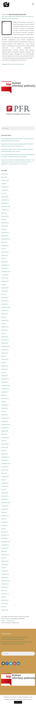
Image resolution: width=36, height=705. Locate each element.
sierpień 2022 (4, 313)
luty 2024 (3, 258)
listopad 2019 (4, 421)
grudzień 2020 (5, 379)
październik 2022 (5, 307)
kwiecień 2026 (5, 187)
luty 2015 (3, 606)
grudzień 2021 (5, 340)
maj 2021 (3, 362)
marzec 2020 (4, 408)
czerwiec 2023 (5, 281)
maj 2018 (3, 479)
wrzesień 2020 (5, 388)
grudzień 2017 (5, 496)
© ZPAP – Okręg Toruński (7, 620)
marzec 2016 (4, 564)
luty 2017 (3, 528)
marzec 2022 (4, 330)
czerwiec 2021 (5, 359)
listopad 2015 (4, 577)
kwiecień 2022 (4, 326)
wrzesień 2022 (5, 310)
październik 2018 (5, 463)
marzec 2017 (4, 525)
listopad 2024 (4, 235)
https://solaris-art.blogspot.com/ (16, 64)
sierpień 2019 (4, 431)
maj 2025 (3, 219)
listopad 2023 (4, 268)
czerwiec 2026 (5, 180)
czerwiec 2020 (5, 398)
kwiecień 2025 (4, 222)
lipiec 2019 (4, 434)
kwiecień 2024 (5, 252)
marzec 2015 (4, 603)
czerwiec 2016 (5, 554)
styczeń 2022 (4, 336)
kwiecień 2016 (5, 561)
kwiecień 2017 (4, 522)
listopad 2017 (4, 499)
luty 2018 (3, 489)
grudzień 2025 (5, 200)
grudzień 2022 (5, 300)
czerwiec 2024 (5, 245)
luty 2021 (3, 372)
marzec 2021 (4, 369)
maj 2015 (3, 597)
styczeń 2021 (4, 375)
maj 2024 (3, 248)
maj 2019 (3, 440)
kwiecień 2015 (4, 600)
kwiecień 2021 (4, 366)
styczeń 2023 (4, 297)
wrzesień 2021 (5, 349)
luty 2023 (3, 294)
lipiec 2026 (4, 177)
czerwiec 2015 (5, 593)
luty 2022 (3, 333)
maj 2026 (3, 183)
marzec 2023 (4, 291)
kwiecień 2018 (5, 483)
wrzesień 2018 (5, 466)
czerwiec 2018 (5, 476)
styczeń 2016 (4, 571)
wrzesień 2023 (5, 274)
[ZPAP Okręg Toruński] (6, 4)
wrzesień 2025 (5, 209)
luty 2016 (3, 567)
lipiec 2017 (4, 512)
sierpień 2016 (4, 548)
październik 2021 (5, 346)
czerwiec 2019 (5, 437)
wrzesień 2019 (5, 427)
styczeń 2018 (4, 492)
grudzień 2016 (5, 535)
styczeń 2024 (4, 261)
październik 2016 (5, 541)
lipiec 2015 (4, 590)
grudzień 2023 (5, 265)
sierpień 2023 (4, 278)
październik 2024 (5, 239)
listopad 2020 (4, 382)
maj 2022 (3, 323)
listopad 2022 (4, 304)
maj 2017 (3, 518)
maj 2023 (3, 284)
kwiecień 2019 (4, 444)
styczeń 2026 (4, 196)
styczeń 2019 (4, 453)
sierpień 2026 (4, 174)
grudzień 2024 (5, 232)
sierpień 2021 (4, 353)
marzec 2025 (4, 226)
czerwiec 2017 (5, 515)
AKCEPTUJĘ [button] (18, 702)
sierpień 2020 (4, 392)
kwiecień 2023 (4, 287)
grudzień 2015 (5, 574)
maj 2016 (3, 558)
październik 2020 (5, 385)
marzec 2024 (4, 255)
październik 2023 (5, 271)
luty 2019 (3, 450)
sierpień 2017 (4, 509)
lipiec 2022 (4, 317)
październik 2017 (5, 502)
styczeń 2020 (4, 414)
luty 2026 (3, 193)
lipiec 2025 (4, 213)
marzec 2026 (4, 190)
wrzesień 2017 (5, 505)
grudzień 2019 (5, 418)
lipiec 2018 (4, 473)
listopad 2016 (4, 538)
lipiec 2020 (4, 395)
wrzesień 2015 (5, 584)
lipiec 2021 (4, 356)
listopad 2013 (4, 610)
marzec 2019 (4, 447)
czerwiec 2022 (5, 320)
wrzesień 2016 (5, 545)
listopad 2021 (4, 343)
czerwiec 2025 (5, 216)
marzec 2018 (4, 486)
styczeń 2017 (4, 532)
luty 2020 (3, 411)
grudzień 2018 (5, 457)
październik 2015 (5, 580)
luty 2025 (3, 229)
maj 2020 (3, 401)
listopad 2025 (4, 203)
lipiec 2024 (4, 242)
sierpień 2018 (4, 470)
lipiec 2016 (4, 551)
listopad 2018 (4, 460)
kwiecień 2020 (5, 405)
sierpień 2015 (4, 587)
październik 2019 (5, 424)
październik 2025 (5, 206)
